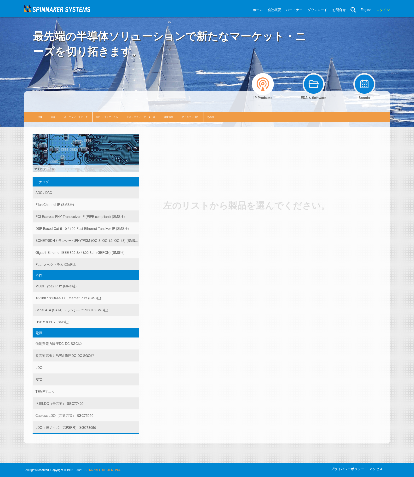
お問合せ (339, 9)
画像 (53, 117)
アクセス (376, 468)
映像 (40, 117)
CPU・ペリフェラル (107, 117)
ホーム (258, 9)
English (366, 9)
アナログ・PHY (190, 117)
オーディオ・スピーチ (76, 117)
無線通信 (168, 117)
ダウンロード (317, 9)
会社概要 (274, 9)
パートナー (294, 9)
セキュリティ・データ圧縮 (140, 117)
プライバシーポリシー (347, 468)
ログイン (383, 9)
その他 (210, 117)
